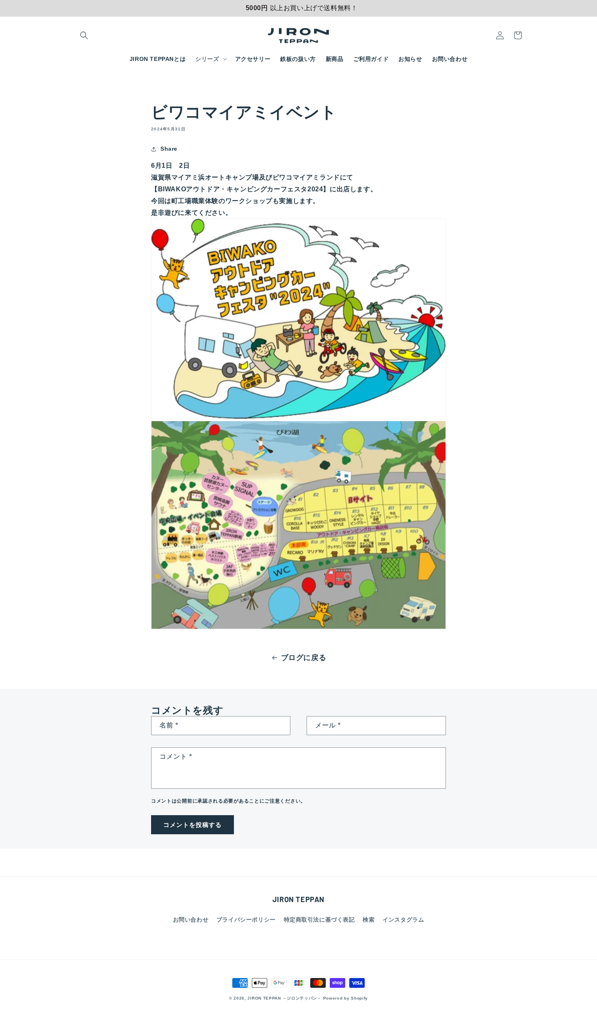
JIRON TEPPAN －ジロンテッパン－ (284, 998)
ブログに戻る (304, 658)
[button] (84, 35)
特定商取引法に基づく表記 (319, 919)
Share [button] (168, 148)
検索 (368, 919)
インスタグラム (403, 919)
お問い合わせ (191, 919)
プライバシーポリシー (246, 919)
